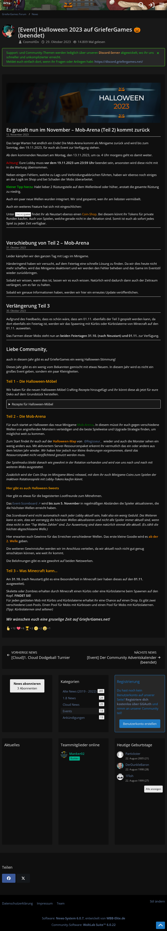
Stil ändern (157, 901)
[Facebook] (8, 878)
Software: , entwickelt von (83, 918)
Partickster (132, 754)
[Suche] (141, 5)
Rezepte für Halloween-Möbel (32, 404)
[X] (23, 878)
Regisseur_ (94, 441)
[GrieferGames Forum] (68, 5)
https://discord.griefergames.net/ (118, 61)
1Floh (129, 776)
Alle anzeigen (153, 789)
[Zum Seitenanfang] (160, 925)
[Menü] (162, 5)
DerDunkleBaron (137, 765)
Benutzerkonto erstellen (140, 724)
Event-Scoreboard (24, 503)
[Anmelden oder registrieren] (151, 5)
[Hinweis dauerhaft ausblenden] (158, 52)
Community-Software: (84, 925)
